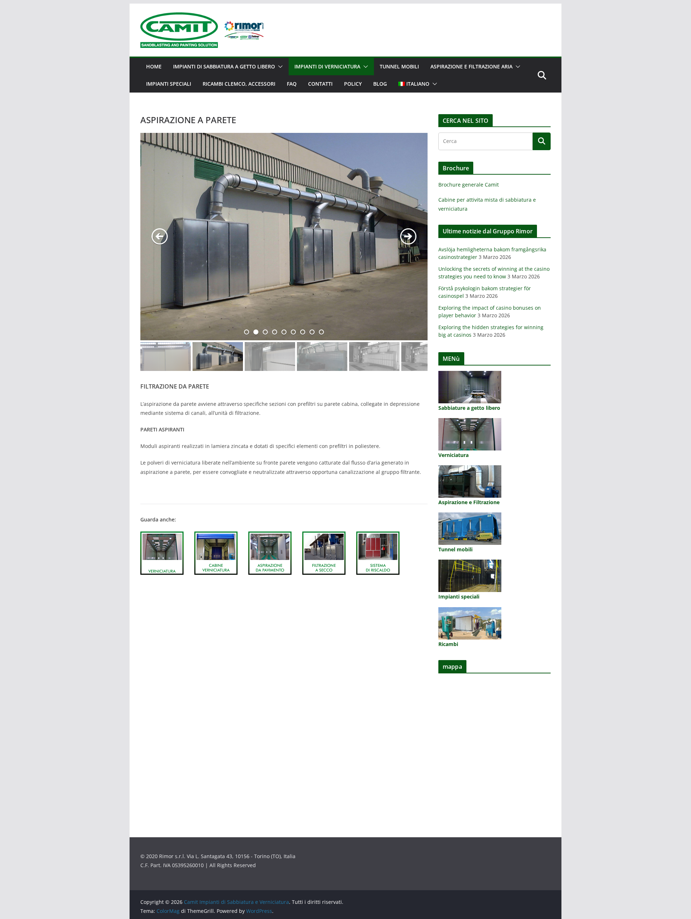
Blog (380, 83)
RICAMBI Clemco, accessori (239, 83)
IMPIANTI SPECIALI (168, 83)
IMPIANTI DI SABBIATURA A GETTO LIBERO (224, 66)
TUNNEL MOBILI (399, 66)
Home (154, 66)
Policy (353, 83)
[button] (279, 67)
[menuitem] (413, 84)
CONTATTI (320, 83)
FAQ (292, 83)
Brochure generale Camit (468, 184)
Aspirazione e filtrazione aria (471, 66)
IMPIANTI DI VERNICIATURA (327, 66)
